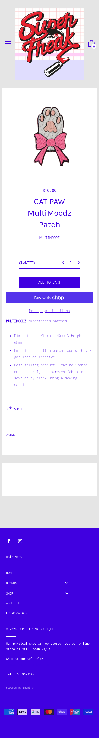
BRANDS (11, 583)
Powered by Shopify (20, 687)
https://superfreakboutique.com (32, 665)
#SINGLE (12, 435)
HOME (9, 573)
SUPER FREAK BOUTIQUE (36, 629)
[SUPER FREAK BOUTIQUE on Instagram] (20, 541)
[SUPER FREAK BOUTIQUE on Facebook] (9, 541)
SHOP (9, 593)
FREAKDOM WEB (16, 613)
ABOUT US (13, 603)
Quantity (27, 263)
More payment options (49, 310)
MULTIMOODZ (49, 237)
